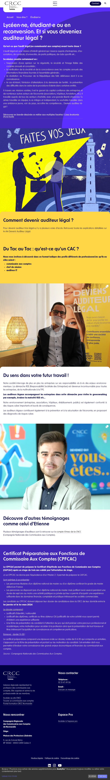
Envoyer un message (66, 690)
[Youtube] (60, 766)
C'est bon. (102, 776)
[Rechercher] (105, 3)
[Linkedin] (49, 766)
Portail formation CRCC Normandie (17, 704)
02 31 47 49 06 (64, 683)
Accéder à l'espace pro (68, 721)
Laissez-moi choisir (9, 776)
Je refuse (92, 776)
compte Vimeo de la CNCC (68, 532)
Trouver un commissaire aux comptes (18, 701)
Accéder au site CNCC (12, 698)
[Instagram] (54, 766)
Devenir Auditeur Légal (19, 231)
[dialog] (55, 773)
